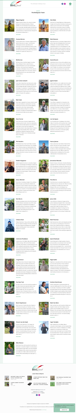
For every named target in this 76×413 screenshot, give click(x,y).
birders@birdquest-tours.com (39, 389)
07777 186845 (40, 391)
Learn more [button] (64, 406)
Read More (18, 34)
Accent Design (43, 409)
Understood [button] (64, 409)
